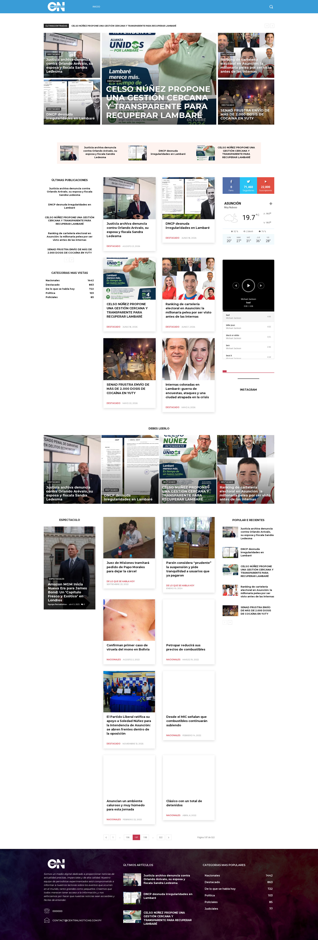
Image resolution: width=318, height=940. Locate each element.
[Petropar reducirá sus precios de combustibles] (189, 620)
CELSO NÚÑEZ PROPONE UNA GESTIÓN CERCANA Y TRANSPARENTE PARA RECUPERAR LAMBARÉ (236, 152)
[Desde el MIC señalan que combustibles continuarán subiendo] (189, 692)
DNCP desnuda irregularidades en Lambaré (168, 152)
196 (127, 837)
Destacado (53, 54)
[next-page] (72, 260)
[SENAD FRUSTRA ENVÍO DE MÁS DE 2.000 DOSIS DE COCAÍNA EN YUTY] (246, 101)
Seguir (248, 178)
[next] (272, 26)
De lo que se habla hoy (121, 581)
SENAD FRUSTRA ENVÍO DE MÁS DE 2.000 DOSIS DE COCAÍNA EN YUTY (110, 26)
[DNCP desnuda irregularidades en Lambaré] (72, 101)
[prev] (267, 26)
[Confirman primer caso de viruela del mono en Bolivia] (129, 620)
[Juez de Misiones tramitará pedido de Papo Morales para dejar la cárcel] (129, 538)
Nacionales (114, 659)
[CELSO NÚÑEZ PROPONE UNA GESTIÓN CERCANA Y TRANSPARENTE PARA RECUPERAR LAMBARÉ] (159, 79)
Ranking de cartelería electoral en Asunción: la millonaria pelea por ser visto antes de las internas (69, 236)
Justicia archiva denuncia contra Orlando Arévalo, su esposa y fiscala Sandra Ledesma (100, 152)
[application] (248, 285)
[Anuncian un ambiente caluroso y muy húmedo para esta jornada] (129, 776)
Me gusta (231, 178)
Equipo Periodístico (57, 604)
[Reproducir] (248, 285)
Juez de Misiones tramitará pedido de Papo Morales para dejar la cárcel (128, 567)
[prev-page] (66, 260)
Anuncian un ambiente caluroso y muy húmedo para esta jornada (126, 805)
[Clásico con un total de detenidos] (189, 776)
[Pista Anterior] (236, 285)
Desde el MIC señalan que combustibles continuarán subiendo (186, 721)
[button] (271, 6)
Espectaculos (56, 579)
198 (145, 837)
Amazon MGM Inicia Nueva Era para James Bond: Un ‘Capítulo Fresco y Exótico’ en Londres (67, 592)
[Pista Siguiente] (261, 285)
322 (160, 837)
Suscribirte (266, 178)
